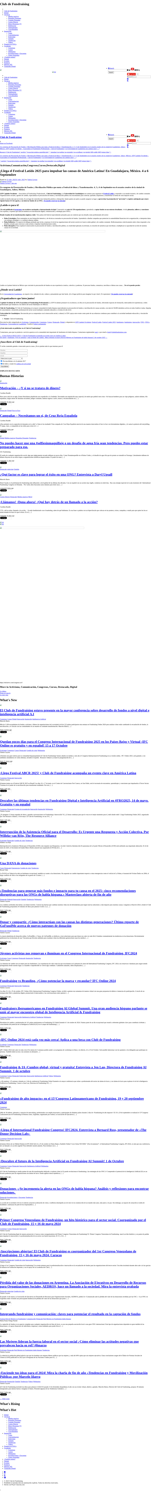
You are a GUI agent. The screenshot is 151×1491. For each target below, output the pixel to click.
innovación (136, 322)
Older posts (4, 1399)
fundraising (128, 322)
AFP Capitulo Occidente (83, 322)
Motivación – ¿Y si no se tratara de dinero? (30, 388)
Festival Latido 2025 (109, 322)
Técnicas (7, 15)
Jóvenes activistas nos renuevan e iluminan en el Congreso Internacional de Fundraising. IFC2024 (68, 953)
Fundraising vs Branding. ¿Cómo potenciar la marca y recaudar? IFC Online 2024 (58, 981)
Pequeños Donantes (14, 18)
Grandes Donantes (14, 20)
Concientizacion (13, 35)
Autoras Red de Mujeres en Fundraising (13, 1319)
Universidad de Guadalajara (13, 294)
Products (7, 63)
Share (6, 143)
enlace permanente (40, 324)
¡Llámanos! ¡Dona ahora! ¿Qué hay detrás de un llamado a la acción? (49, 502)
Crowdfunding (13, 29)
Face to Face (16, 410)
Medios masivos (13, 16)
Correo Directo (13, 22)
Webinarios (12, 51)
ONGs (147, 322)
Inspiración (7, 31)
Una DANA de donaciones (18, 863)
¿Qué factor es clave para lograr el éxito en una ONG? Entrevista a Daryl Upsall (56, 474)
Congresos (11, 48)
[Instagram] (128, 79)
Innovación (20, 719)
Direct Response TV (15, 24)
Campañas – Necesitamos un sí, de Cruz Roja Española (38, 415)
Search (112, 68)
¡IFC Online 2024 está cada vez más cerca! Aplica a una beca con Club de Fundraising (60, 1039)
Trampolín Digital (10, 66)
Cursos (10, 50)
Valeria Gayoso (32, 179)
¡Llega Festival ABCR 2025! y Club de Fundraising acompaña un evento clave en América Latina (33, 336)
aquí (96, 332)
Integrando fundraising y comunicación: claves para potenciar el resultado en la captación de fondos (70, 1314)
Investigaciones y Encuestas (17, 53)
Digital (6, 13)
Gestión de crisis (32, 750)
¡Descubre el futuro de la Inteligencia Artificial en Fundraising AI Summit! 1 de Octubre (62, 1161)
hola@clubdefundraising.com (116, 332)
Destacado (56, 322)
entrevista (10, 469)
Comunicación (34, 322)
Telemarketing (12, 27)
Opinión (11, 39)
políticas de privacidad (23, 364)
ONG (142, 322)
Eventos (6, 61)
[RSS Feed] (127, 81)
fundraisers (120, 322)
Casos (10, 33)
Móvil (30, 497)
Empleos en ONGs (10, 44)
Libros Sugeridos (13, 55)
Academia (7, 46)
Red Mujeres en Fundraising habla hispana (57, 1319)
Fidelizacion (12, 26)
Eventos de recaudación (22, 809)
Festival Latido (96, 322)
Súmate (6, 59)
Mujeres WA (8, 64)
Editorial (10, 899)
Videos (10, 42)
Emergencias (16, 868)
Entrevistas (11, 37)
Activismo (25, 322)
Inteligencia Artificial (39, 719)
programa (18, 209)
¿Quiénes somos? (9, 57)
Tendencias (12, 40)
